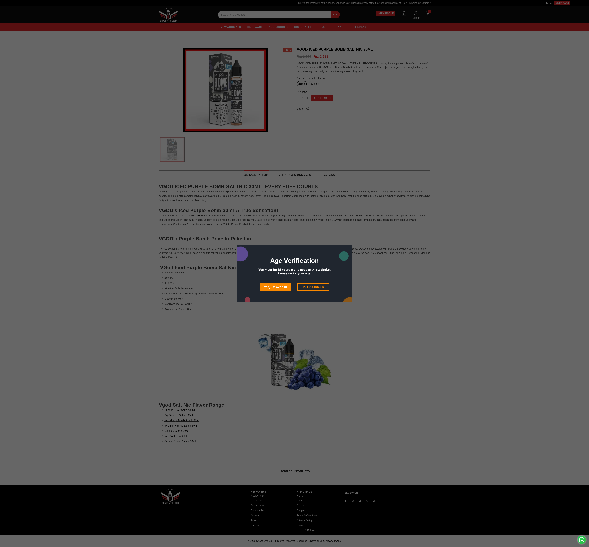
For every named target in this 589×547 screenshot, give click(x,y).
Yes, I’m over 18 (275, 287)
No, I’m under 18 (313, 287)
